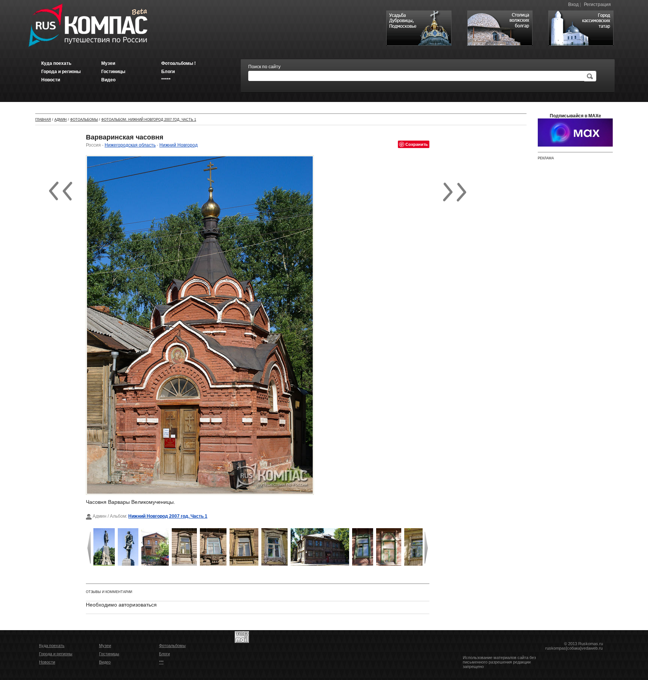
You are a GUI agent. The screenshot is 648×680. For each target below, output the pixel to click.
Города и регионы (55, 654)
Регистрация (597, 4)
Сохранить (416, 144)
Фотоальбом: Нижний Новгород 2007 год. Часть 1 (148, 119)
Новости (47, 662)
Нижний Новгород (178, 145)
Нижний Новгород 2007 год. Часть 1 (167, 516)
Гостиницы (109, 654)
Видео (105, 662)
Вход (573, 4)
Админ (60, 119)
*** (161, 662)
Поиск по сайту (264, 66)
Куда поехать (51, 645)
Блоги (164, 654)
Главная (43, 119)
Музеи (105, 645)
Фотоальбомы (84, 119)
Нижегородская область (130, 145)
